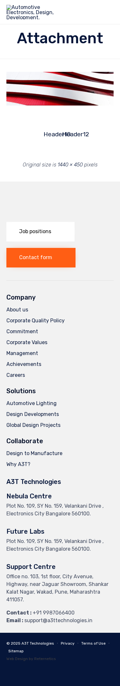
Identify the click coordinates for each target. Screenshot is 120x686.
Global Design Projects (33, 425)
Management (22, 353)
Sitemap (16, 651)
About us (17, 310)
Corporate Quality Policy (35, 321)
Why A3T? (18, 464)
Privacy (68, 643)
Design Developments (32, 414)
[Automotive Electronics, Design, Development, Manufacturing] (34, 12)
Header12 (69, 134)
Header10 (51, 134)
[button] (40, 231)
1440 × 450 (70, 165)
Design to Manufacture (34, 453)
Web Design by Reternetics (31, 658)
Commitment (22, 331)
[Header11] (60, 104)
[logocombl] (60, 214)
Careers (15, 375)
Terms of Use (93, 643)
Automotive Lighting (31, 403)
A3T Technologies (37, 643)
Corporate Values (26, 342)
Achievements (23, 364)
